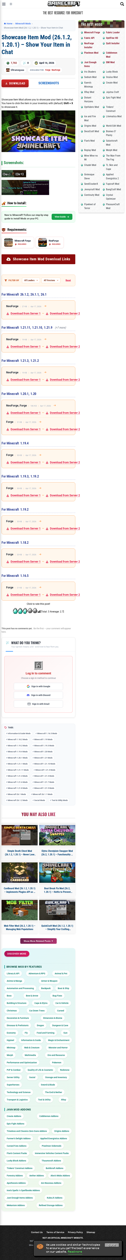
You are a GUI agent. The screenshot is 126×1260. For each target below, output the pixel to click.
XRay (63, 1099)
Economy (11, 1033)
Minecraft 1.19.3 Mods (44, 745)
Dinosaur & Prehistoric (18, 1025)
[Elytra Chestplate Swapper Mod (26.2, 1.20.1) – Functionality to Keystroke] (57, 835)
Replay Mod (90, 150)
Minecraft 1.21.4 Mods (18, 776)
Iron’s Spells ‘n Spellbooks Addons (23, 1190)
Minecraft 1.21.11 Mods (18, 770)
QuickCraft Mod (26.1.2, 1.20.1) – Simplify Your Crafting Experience (57, 927)
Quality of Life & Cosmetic (40, 1070)
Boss (9, 995)
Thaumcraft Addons (51, 1160)
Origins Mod (90, 125)
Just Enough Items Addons (20, 1198)
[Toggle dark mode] (11, 4)
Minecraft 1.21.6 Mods (18, 782)
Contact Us (37, 1232)
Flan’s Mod (89, 140)
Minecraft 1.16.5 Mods (47, 733)
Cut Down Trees (37, 1010)
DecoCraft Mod (91, 131)
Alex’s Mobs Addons (60, 1175)
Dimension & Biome (52, 1018)
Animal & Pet (61, 973)
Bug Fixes (57, 995)
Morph (10, 1055)
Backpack (46, 988)
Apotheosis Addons (16, 1183)
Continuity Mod (91, 194)
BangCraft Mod (113, 189)
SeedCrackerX (91, 183)
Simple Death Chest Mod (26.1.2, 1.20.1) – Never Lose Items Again (19, 852)
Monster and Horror (58, 1047)
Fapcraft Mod (112, 183)
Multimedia (30, 1055)
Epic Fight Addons (15, 1123)
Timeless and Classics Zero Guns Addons (27, 1131)
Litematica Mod (114, 116)
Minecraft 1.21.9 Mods (44, 788)
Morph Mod (111, 150)
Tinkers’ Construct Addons (19, 1168)
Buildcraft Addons (54, 1168)
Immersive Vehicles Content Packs (52, 1153)
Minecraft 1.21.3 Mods (45, 770)
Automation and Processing (20, 988)
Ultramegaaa (17, 69)
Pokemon (56, 1062)
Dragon (40, 1025)
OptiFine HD (112, 38)
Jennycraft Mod (92, 189)
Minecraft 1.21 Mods (43, 758)
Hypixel (10, 1040)
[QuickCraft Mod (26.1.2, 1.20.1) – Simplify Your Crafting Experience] (57, 910)
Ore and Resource (56, 1055)
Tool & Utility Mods (60, 800)
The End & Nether (53, 1092)
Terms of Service (55, 1232)
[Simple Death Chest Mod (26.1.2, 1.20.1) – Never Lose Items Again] (20, 835)
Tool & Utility (44, 1099)
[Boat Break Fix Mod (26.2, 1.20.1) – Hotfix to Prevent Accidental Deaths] (57, 872)
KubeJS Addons (54, 1198)
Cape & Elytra (40, 1003)
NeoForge (56, 70)
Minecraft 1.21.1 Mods (18, 764)
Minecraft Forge (92, 32)
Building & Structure (16, 1003)
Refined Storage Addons (51, 1205)
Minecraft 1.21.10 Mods (44, 764)
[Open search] (122, 4)
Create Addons (14, 1116)
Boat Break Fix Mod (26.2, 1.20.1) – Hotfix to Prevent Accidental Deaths (57, 890)
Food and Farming (45, 1033)
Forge (47, 70)
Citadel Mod (90, 165)
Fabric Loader (113, 32)
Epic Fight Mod (113, 97)
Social (32, 1077)
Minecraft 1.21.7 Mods (44, 782)
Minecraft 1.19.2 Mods (18, 745)
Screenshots (48, 83)
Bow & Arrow (32, 995)
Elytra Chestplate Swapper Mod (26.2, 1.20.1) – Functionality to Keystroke (57, 852)
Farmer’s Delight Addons (19, 1138)
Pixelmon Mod (91, 52)
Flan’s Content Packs (17, 1153)
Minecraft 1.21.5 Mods (44, 776)
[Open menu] (4, 4)
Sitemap (91, 1232)
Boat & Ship (63, 988)
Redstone (64, 1070)
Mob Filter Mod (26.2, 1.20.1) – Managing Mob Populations (19, 927)
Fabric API (89, 38)
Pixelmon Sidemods (51, 1146)
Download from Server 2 (65, 313)
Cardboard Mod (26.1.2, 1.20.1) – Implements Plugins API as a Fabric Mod (19, 890)
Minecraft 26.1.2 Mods (18, 800)
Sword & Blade (48, 1084)
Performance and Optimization (22, 1062)
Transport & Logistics (17, 1099)
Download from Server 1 (26, 313)
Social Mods (39, 800)
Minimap (11, 1047)
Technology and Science (19, 1092)
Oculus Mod (112, 77)
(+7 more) (60, 327)
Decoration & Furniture (18, 1018)
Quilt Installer (113, 43)
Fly (26, 1033)
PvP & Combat (14, 1070)
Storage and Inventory (56, 1077)
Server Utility (13, 1077)
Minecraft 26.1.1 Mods (43, 794)
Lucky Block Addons (16, 1160)
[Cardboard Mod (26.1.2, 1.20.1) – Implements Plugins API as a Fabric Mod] (20, 872)
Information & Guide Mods (19, 733)
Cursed (60, 1010)
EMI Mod (110, 62)
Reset (68, 280)
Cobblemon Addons (48, 1116)
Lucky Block (112, 71)
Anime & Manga (14, 981)
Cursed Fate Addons (16, 1146)
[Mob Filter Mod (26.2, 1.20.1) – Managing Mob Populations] (20, 910)
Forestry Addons (15, 1175)
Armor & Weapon (49, 981)
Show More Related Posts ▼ (38, 941)
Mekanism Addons (16, 1205)
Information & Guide (31, 1040)
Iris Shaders (90, 71)
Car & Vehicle (62, 1003)
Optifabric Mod (91, 107)
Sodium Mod (90, 77)
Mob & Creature (31, 1047)
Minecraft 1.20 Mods (43, 751)
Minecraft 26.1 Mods (17, 794)
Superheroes (13, 1084)
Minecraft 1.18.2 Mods (18, 739)
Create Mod (112, 82)
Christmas (12, 1010)
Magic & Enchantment (58, 1040)
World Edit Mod (113, 125)
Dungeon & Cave (60, 1025)
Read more (75, 1251)
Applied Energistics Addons (53, 1138)
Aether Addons (36, 1175)
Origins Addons (61, 1131)
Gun (65, 1033)
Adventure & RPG (37, 973)
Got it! (112, 1245)
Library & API (13, 973)
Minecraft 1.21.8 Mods (18, 788)
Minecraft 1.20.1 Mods (18, 758)
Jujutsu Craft (112, 92)
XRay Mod (89, 92)
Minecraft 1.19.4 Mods (18, 751)
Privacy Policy (75, 1232)
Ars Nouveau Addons (51, 1183)
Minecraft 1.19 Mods (43, 739)
